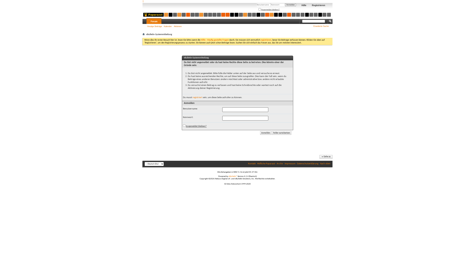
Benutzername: (190, 109)
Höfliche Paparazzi (266, 163)
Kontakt (252, 163)
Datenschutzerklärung (307, 163)
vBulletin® (233, 176)
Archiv (280, 163)
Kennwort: (188, 117)
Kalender (168, 26)
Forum (154, 21)
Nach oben (325, 163)
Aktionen (178, 26)
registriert (197, 97)
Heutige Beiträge (154, 26)
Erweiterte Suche (321, 26)
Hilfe (304, 5)
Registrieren (318, 5)
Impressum (290, 163)
